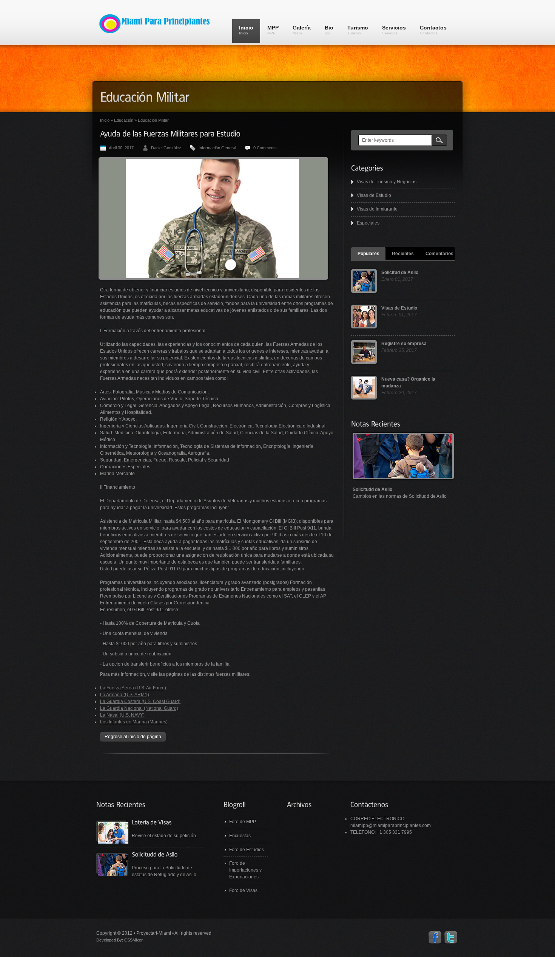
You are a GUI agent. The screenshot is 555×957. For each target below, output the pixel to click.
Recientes (403, 253)
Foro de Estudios (246, 849)
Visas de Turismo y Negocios (386, 181)
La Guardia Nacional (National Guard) (139, 708)
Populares (368, 253)
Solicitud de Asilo (399, 272)
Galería (302, 30)
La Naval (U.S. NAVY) (122, 715)
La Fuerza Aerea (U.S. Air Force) (133, 688)
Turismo (357, 30)
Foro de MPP (242, 821)
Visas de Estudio (374, 195)
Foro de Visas (243, 890)
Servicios (394, 30)
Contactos (433, 30)
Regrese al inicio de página (133, 736)
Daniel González (166, 148)
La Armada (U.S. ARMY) (124, 694)
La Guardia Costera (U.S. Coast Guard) (140, 701)
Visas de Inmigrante (377, 209)
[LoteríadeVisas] (151, 822)
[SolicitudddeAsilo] (154, 854)
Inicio (246, 30)
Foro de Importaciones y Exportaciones (245, 870)
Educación (123, 120)
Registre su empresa (404, 343)
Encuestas (240, 835)
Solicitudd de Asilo (372, 489)
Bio (329, 30)
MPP (273, 30)
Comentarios (439, 253)
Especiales (368, 223)
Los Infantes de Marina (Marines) (134, 722)
